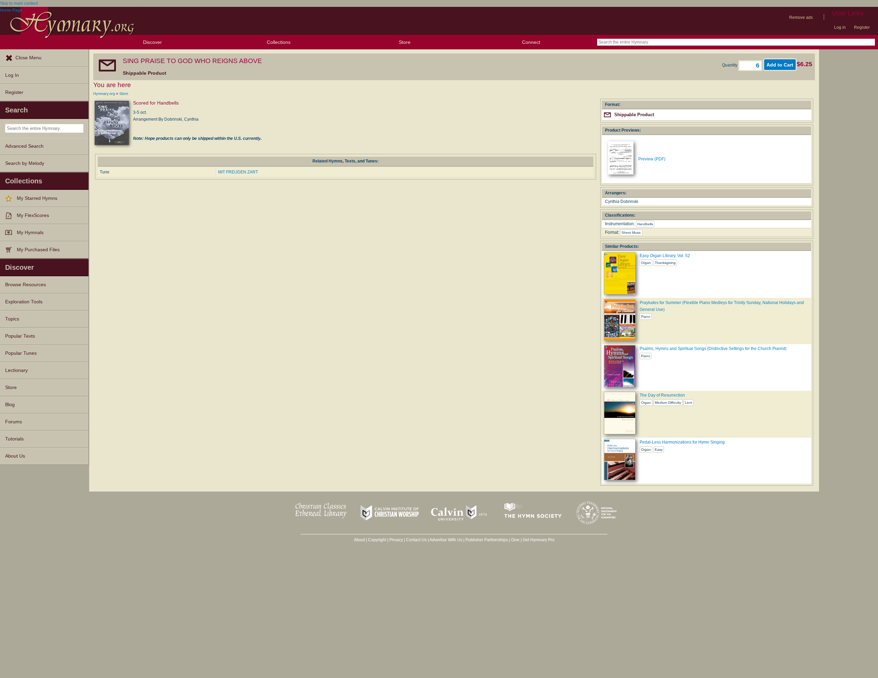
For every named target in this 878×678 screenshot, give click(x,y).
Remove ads (801, 17)
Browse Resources (25, 284)
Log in (840, 27)
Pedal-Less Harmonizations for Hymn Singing (682, 442)
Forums (13, 421)
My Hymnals (30, 232)
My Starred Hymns (37, 198)
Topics (12, 319)
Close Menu (28, 57)
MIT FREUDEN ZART (238, 172)
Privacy (396, 539)
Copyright (377, 539)
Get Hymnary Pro (539, 539)
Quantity (730, 65)
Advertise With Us (445, 539)
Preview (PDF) (651, 159)
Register (862, 27)
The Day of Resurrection (662, 395)
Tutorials (14, 438)
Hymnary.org (104, 94)
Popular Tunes (21, 353)
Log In (12, 75)
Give (515, 539)
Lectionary (16, 370)
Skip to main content (19, 3)
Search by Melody (24, 163)
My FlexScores (33, 215)
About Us (15, 456)
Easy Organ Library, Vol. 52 (665, 255)
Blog (10, 404)
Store (405, 42)
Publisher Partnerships (486, 539)
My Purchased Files (38, 249)
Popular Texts (20, 336)
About (359, 539)
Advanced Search (24, 146)
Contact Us (416, 539)
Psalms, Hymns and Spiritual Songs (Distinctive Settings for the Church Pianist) (713, 348)
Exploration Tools (24, 301)
